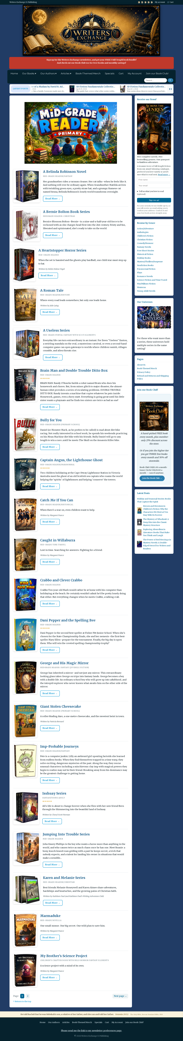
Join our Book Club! (157, 73)
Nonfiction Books (145, 265)
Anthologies (142, 232)
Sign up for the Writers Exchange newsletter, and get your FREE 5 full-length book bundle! (91, 61)
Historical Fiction (145, 254)
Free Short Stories (145, 250)
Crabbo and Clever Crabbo (61, 580)
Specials (109, 73)
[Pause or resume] (170, 88)
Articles (65, 1022)
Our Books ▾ (29, 73)
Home (14, 73)
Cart (121, 73)
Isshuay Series (54, 793)
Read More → (52, 198)
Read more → (164, 174)
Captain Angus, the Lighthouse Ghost (71, 460)
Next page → (120, 996)
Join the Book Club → (152, 478)
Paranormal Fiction (146, 269)
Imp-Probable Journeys (59, 746)
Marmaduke (50, 916)
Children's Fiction (145, 236)
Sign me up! (154, 200)
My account (160, 2)
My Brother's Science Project (63, 956)
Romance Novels (145, 276)
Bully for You (51, 420)
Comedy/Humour (145, 243)
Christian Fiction (145, 239)
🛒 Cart (170, 2)
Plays (139, 272)
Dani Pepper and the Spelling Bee (68, 620)
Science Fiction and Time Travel (152, 280)
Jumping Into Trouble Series (66, 834)
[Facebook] (145, 2)
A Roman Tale (52, 290)
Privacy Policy (143, 372)
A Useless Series (56, 330)
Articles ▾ (66, 73)
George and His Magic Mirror (64, 663)
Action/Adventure (145, 228)
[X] (139, 2)
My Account (135, 73)
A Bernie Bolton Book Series (66, 212)
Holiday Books (144, 258)
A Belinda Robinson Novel (64, 172)
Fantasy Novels (144, 247)
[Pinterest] (152, 2)
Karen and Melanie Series (64, 878)
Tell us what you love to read (150, 192)
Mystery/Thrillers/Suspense (150, 261)
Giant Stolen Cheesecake (60, 706)
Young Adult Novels (146, 291)
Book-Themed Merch (88, 73)
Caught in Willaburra (57, 540)
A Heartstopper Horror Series (62, 250)
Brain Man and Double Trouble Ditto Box (74, 370)
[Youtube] (142, 2)
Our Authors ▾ (48, 73)
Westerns (141, 287)
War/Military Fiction (146, 283)
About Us (141, 364)
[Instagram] (148, 2)
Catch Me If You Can (56, 500)
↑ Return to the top (22, 1001)
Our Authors (54, 1022)
